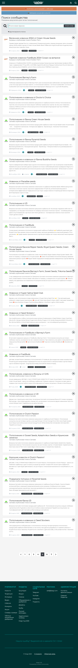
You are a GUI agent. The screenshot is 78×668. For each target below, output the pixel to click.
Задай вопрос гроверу (23, 617)
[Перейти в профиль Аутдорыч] (6, 39)
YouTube (35, 595)
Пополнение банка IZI (20, 501)
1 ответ (23, 367)
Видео (7, 600)
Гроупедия (22, 591)
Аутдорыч (12, 40)
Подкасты (36, 602)
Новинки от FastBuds (19, 354)
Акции (7, 609)
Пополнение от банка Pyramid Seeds (27, 139)
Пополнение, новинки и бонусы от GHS (29, 374)
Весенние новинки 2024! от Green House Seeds (32, 38)
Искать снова (69, 26)
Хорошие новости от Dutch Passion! (26, 457)
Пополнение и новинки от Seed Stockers (29, 520)
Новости (8, 591)
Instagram (36, 599)
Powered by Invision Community (39, 664)
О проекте (38, 654)
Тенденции (9, 594)
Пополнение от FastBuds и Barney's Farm (29, 333)
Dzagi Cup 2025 (24, 621)
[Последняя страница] (55, 554)
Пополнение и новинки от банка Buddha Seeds (33, 159)
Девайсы (22, 605)
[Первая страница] (20, 554)
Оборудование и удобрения (25, 601)
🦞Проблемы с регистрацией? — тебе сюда (39, 9)
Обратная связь (49, 654)
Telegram (36, 592)
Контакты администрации (66, 591)
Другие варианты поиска (17, 31)
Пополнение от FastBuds (21, 225)
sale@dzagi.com (52, 591)
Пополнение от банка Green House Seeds (29, 119)
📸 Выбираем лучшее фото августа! (39, 13)
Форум (21, 594)
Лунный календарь (22, 612)
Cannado (12, 79)
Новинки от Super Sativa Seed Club (26, 293)
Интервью (8, 597)
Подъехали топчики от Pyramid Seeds (27, 479)
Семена (21, 597)
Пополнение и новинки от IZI (24, 394)
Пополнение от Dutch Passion (24, 414)
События (8, 603)
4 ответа (26, 174)
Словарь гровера (11, 613)
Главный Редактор (64, 596)
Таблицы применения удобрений (9, 617)
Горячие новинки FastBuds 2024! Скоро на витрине (34, 58)
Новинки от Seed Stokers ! (22, 313)
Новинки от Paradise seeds (22, 181)
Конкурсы (8, 606)
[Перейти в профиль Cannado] (6, 79)
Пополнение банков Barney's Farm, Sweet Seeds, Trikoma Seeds (40, 271)
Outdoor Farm (36, 40)
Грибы (21, 608)
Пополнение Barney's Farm (22, 77)
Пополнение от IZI (18, 203)
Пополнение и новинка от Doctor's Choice (30, 97)
